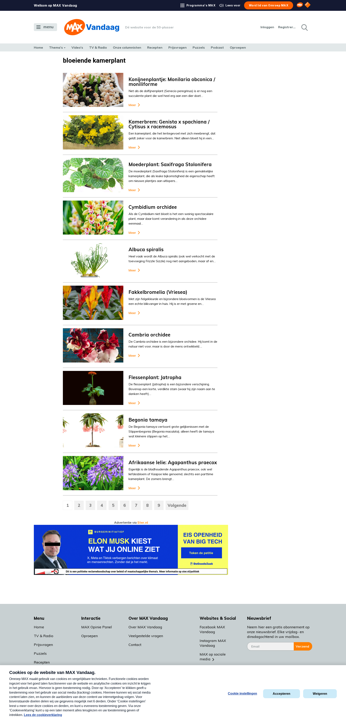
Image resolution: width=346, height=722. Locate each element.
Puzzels (199, 47)
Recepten (154, 47)
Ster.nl (142, 522)
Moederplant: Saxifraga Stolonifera (170, 164)
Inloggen (267, 27)
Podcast (217, 47)
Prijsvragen (177, 47)
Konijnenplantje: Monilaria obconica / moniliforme (172, 81)
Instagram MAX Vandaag (213, 643)
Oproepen (238, 47)
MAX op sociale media (213, 656)
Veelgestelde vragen (146, 636)
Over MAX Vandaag (145, 627)
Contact (135, 644)
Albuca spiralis (146, 249)
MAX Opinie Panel (96, 627)
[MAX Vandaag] (91, 27)
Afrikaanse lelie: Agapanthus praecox (173, 462)
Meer (132, 105)
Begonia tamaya (148, 420)
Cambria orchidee (149, 335)
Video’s (77, 47)
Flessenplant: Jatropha (155, 377)
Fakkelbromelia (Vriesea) (158, 292)
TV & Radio (98, 47)
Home (38, 47)
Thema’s (56, 47)
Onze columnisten (127, 47)
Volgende (177, 505)
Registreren (287, 27)
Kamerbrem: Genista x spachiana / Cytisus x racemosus (169, 124)
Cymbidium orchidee (153, 207)
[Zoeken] (304, 27)
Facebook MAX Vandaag (212, 629)
